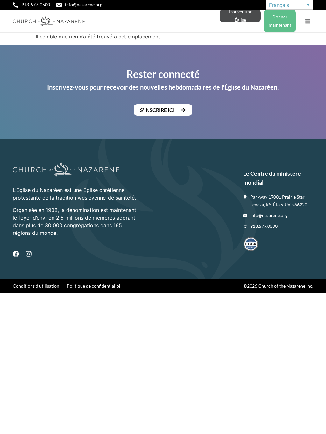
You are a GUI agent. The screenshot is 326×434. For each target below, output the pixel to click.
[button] (307, 21)
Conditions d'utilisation (36, 285)
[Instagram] (28, 254)
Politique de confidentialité (93, 285)
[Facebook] (16, 254)
